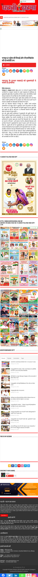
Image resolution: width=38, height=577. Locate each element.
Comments (16, 358)
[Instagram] (31, 70)
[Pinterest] (17, 70)
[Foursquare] (25, 465)
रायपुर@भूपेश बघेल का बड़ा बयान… (18, 390)
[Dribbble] (22, 465)
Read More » (4, 515)
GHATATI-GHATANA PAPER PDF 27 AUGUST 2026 (16, 17)
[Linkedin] (14, 70)
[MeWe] (20, 70)
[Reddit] (10, 70)
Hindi (24, 1)
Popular (9, 358)
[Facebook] (3, 70)
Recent (3, 358)
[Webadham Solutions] (19, 489)
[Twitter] (7, 70)
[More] (3, 74)
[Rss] (9, 465)
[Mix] (24, 70)
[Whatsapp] (27, 70)
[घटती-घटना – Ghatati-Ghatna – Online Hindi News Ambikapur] (19, 7)
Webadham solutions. (22, 571)
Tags (22, 358)
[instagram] (28, 465)
